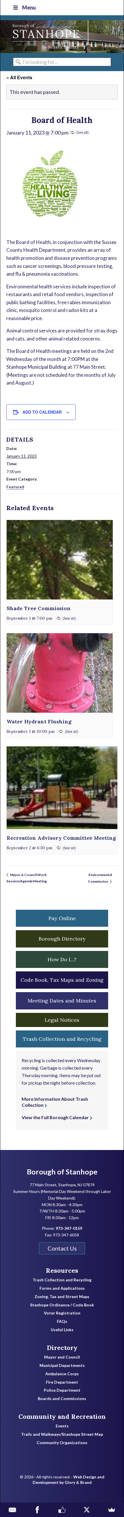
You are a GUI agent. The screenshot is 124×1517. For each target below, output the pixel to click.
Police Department (62, 1390)
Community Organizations (62, 1442)
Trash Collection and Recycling (62, 1280)
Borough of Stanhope (43, 36)
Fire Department (62, 1382)
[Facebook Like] (62, 1510)
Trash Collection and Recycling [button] (62, 1039)
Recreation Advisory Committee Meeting (61, 838)
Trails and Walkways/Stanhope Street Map (62, 1434)
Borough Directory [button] (62, 938)
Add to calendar (42, 412)
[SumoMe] (111, 1510)
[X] (86, 1510)
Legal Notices (62, 1020)
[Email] (12, 1510)
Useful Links (62, 1329)
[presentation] (60, 559)
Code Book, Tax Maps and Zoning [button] (62, 980)
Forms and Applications (62, 1288)
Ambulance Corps (62, 1374)
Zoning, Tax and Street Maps (62, 1296)
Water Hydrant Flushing (39, 721)
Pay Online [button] (62, 918)
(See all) (82, 132)
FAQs (62, 1321)
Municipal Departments (62, 1365)
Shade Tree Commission (39, 608)
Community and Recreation (62, 1416)
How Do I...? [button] (62, 959)
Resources (62, 1270)
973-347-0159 (69, 1228)
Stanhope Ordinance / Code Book (62, 1305)
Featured (15, 486)
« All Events (19, 77)
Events (62, 1426)
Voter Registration (62, 1313)
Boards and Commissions (62, 1398)
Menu (29, 7)
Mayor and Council (62, 1357)
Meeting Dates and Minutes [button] (62, 1000)
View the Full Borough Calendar (55, 1117)
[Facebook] (37, 1510)
